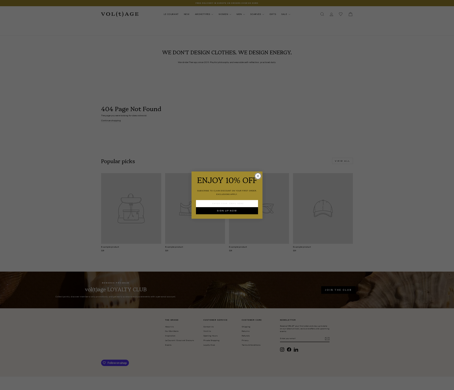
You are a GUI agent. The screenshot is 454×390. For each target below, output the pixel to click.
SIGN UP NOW (227, 210)
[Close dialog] (258, 176)
